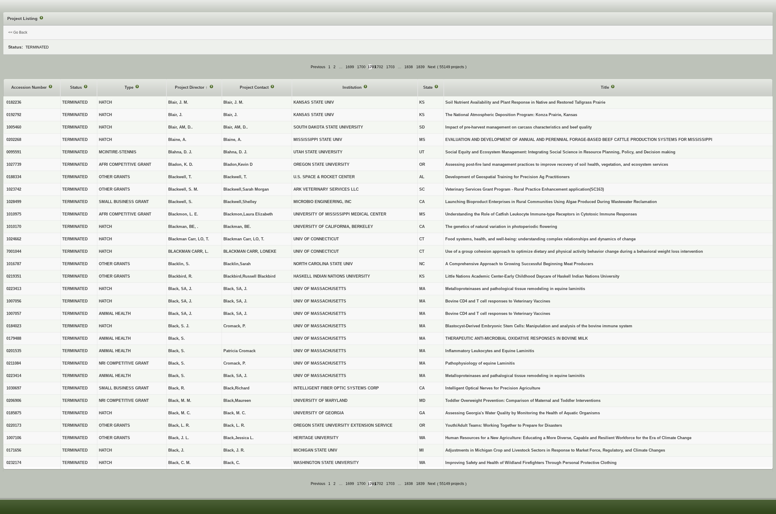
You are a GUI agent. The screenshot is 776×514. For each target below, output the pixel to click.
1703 (390, 67)
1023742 (13, 189)
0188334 (13, 177)
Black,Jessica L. (238, 438)
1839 (420, 67)
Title (605, 87)
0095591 (13, 152)
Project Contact (255, 87)
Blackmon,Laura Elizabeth (248, 214)
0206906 (13, 400)
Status (76, 87)
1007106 (13, 438)
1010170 (13, 226)
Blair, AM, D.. (235, 127)
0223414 (13, 375)
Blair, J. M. (233, 102)
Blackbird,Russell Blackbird (249, 276)
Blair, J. (230, 114)
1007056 (13, 301)
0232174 (13, 462)
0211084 (13, 363)
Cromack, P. (234, 326)
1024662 (13, 239)
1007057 (13, 313)
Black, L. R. (234, 425)
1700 (361, 67)
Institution (353, 87)
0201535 (13, 351)
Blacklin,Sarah (237, 264)
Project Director (190, 87)
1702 (379, 67)
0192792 (13, 114)
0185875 (13, 413)
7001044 (13, 251)
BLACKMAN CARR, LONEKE (249, 251)
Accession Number (29, 87)
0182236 (13, 102)
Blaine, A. (232, 139)
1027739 (13, 164)
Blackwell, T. (235, 177)
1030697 (13, 388)
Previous (318, 67)
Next (431, 67)
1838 (408, 67)
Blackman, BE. (237, 226)
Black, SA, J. (235, 288)
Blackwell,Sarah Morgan (246, 189)
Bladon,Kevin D (238, 164)
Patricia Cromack (239, 351)
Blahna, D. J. (235, 152)
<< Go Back (17, 32)
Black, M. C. (234, 413)
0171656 (13, 450)
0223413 (13, 288)
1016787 (13, 264)
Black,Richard (236, 388)
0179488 (13, 338)
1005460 (13, 127)
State (428, 87)
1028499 (13, 201)
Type (130, 87)
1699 (350, 67)
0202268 (13, 139)
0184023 (13, 326)
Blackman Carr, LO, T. (243, 239)
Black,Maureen (237, 400)
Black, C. (231, 462)
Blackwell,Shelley (239, 201)
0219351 (13, 276)
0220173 (13, 425)
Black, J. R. (234, 450)
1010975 (13, 214)
